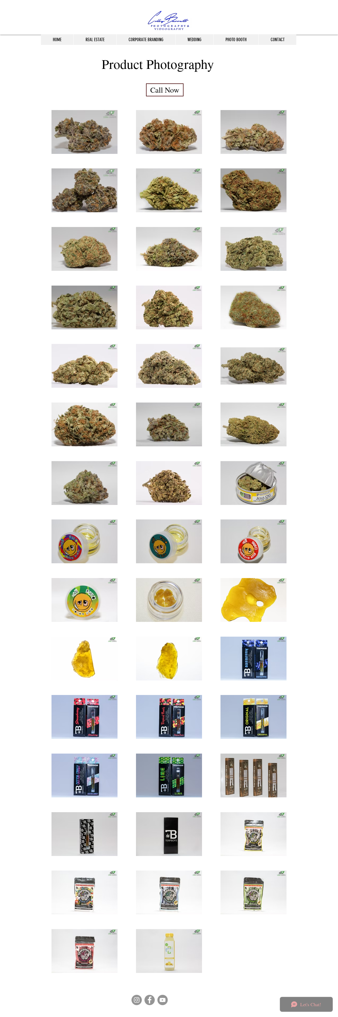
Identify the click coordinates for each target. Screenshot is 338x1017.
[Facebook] (149, 1000)
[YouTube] (162, 1000)
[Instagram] (137, 1000)
